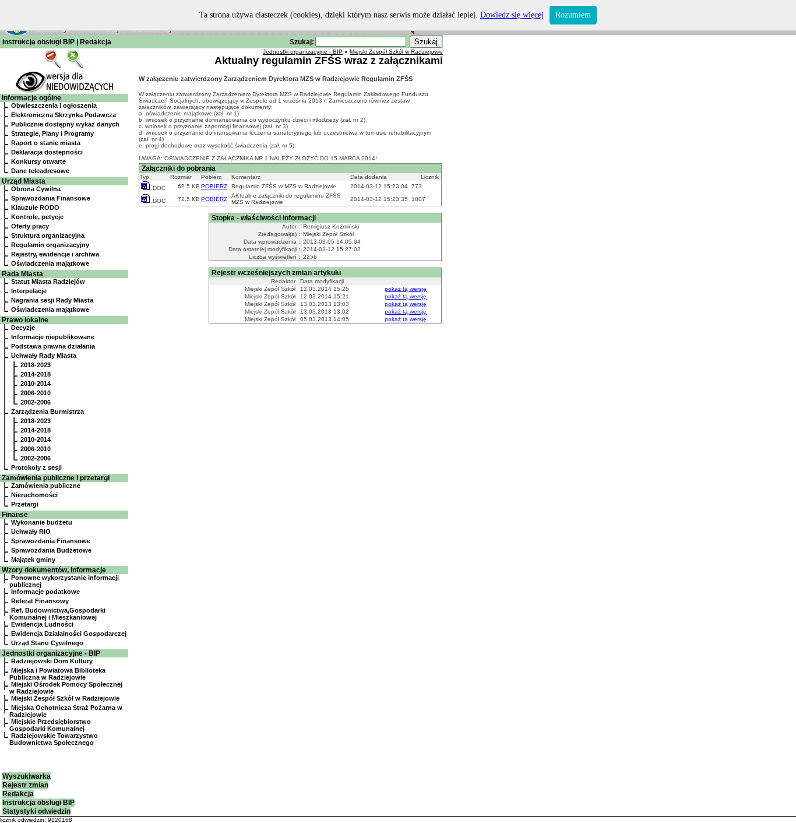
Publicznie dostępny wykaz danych (65, 124)
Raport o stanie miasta (45, 142)
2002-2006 (35, 402)
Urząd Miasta (23, 181)
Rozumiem (573, 14)
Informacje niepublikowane (52, 336)
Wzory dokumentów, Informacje (54, 570)
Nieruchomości (34, 494)
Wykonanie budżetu (41, 522)
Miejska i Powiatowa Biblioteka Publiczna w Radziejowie (57, 674)
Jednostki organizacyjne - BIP (51, 653)
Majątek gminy (33, 559)
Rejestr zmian (25, 785)
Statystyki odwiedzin (36, 811)
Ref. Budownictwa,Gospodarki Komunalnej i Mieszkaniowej (57, 614)
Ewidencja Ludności (42, 624)
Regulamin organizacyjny (50, 244)
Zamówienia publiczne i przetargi (56, 478)
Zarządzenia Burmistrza (47, 411)
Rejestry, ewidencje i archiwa (55, 254)
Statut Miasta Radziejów (48, 281)
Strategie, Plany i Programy (52, 133)
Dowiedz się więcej (512, 14)
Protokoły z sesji (36, 467)
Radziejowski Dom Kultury (52, 660)
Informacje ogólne (31, 98)
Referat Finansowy (40, 600)
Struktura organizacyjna (47, 235)
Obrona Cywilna (36, 188)
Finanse (15, 515)
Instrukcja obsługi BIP (38, 42)
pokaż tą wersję (406, 289)
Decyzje (23, 327)
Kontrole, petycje (37, 216)
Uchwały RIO (31, 531)
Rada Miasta (22, 274)
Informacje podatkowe (45, 591)
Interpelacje (29, 290)
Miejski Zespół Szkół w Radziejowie (65, 698)
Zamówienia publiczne (45, 485)
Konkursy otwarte (38, 161)
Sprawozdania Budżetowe (51, 550)
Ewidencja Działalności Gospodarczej (68, 633)
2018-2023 (35, 364)
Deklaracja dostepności (47, 152)
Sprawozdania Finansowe (50, 198)
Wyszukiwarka (26, 776)
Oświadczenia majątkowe (50, 263)
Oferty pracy (30, 226)
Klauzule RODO (35, 207)
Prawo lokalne (25, 320)
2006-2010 (35, 392)
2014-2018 (35, 374)
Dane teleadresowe (40, 170)
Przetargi (24, 504)
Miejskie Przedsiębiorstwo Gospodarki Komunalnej (50, 725)
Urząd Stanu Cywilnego (47, 642)
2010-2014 (35, 383)
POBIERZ (214, 186)
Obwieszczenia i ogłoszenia (54, 105)
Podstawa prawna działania (53, 346)
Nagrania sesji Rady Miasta (52, 300)
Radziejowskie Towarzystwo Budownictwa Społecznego (53, 739)
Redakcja (95, 42)
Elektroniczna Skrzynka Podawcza (63, 114)
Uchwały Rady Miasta (43, 355)
